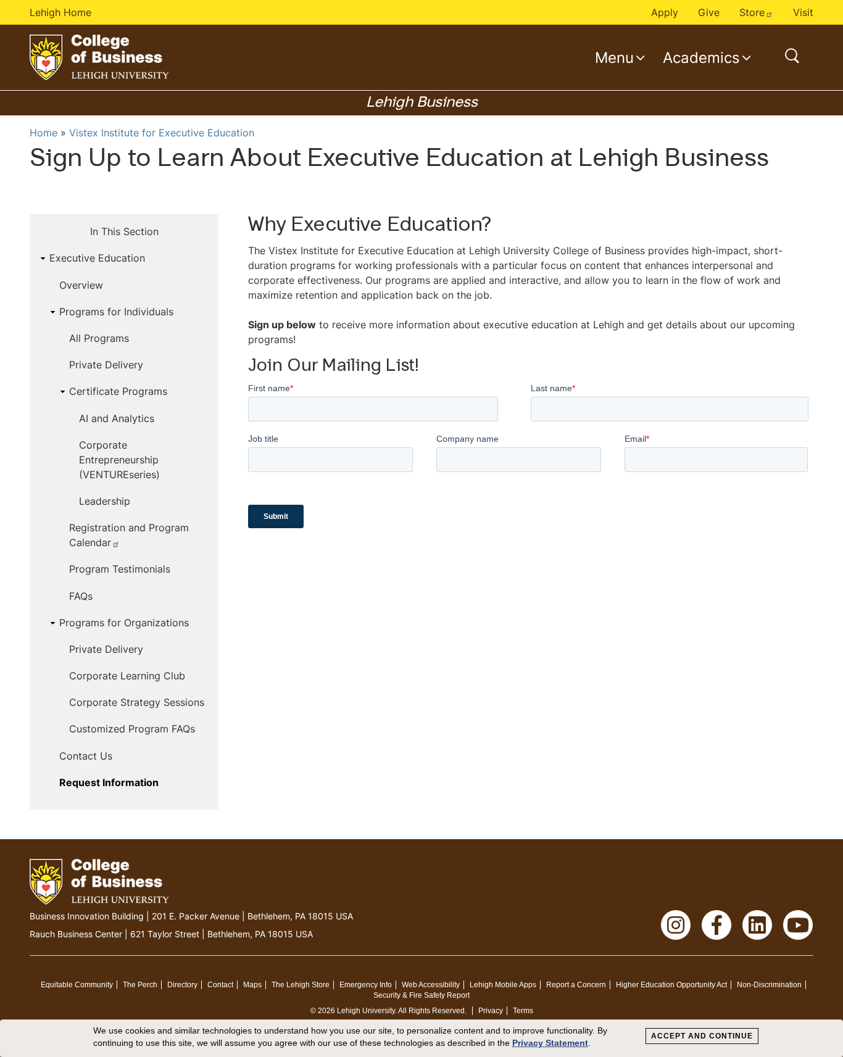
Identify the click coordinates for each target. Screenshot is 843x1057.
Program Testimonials (119, 569)
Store (752, 12)
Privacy (490, 1010)
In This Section (124, 231)
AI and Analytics (116, 418)
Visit (803, 12)
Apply (664, 12)
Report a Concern (576, 984)
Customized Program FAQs (132, 729)
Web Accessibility (431, 984)
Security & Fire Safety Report (421, 995)
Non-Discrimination (769, 984)
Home (43, 132)
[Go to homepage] (99, 57)
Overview (81, 285)
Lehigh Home (60, 12)
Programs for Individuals (116, 311)
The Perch (140, 984)
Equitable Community (77, 984)
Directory (182, 984)
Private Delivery (106, 364)
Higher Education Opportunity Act (671, 984)
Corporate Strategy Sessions (136, 702)
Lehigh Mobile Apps (503, 984)
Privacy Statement (550, 1043)
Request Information (109, 782)
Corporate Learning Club (127, 675)
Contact (220, 984)
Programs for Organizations (124, 622)
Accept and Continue (702, 1036)
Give (709, 12)
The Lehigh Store (301, 984)
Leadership (104, 501)
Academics (701, 57)
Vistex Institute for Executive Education (161, 132)
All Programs (99, 338)
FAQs (81, 596)
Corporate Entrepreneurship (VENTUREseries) (119, 459)
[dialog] (421, 1038)
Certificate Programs (118, 391)
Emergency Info (365, 984)
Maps (252, 984)
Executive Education (97, 258)
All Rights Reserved (431, 1010)
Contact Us (85, 756)
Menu (614, 57)
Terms (523, 1010)
